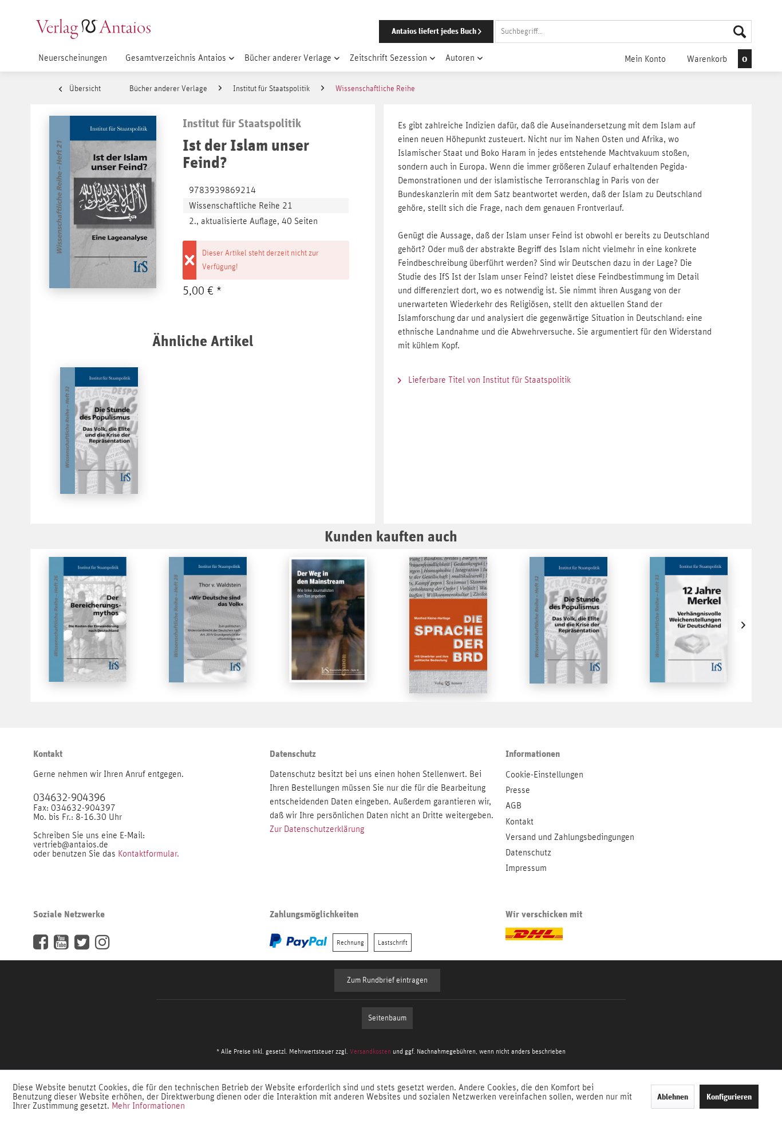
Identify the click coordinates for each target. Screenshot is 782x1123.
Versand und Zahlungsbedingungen (569, 837)
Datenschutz (528, 852)
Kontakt (519, 821)
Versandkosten (370, 1051)
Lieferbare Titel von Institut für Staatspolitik (488, 379)
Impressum (526, 868)
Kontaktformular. (148, 853)
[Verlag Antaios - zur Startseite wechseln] (93, 28)
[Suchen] (740, 31)
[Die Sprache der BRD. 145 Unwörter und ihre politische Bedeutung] (448, 625)
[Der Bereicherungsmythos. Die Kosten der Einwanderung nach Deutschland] (87, 625)
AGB (513, 805)
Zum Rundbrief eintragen (387, 980)
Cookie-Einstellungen (544, 774)
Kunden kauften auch (391, 536)
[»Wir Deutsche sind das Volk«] (207, 625)
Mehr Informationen (148, 1105)
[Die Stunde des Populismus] (99, 435)
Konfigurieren (729, 1096)
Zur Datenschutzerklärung (317, 829)
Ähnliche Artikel (202, 341)
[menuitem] (549, 31)
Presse (517, 790)
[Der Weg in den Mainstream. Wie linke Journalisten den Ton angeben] (328, 625)
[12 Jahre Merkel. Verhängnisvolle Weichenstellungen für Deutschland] (688, 625)
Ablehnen (672, 1096)
